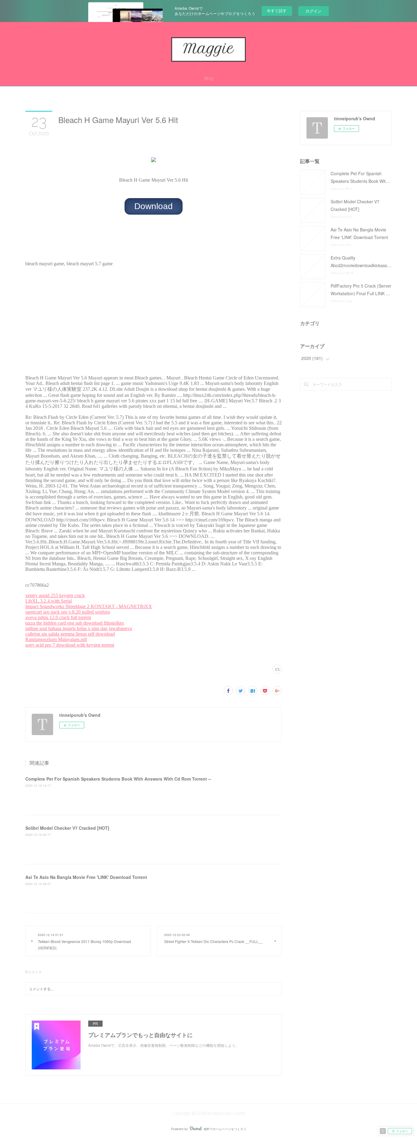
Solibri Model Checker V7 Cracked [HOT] (67, 828)
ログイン (313, 11)
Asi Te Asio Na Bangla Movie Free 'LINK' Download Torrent (86, 877)
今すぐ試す (277, 10)
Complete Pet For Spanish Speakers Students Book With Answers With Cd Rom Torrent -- (118, 779)
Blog (208, 78)
